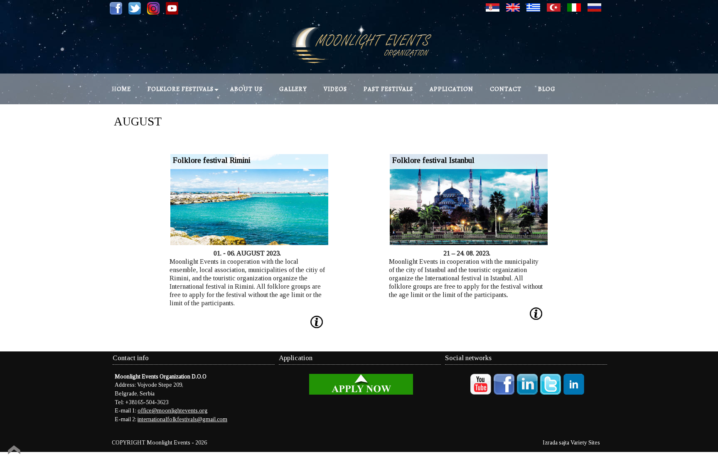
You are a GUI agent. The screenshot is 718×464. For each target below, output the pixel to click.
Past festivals (388, 89)
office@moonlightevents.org (173, 411)
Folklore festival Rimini (212, 160)
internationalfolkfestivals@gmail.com (182, 419)
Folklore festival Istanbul (433, 160)
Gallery (293, 89)
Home (121, 89)
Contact (505, 89)
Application (451, 89)
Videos (335, 89)
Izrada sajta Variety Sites (571, 442)
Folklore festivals (181, 89)
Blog (547, 89)
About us (246, 89)
